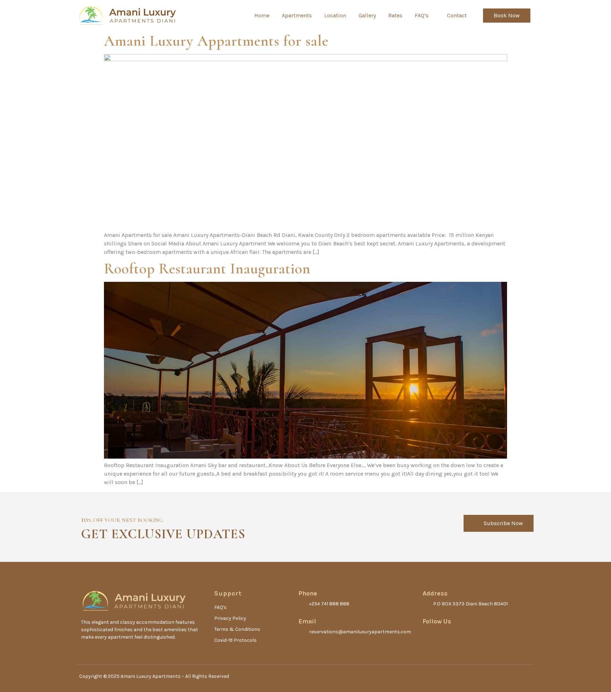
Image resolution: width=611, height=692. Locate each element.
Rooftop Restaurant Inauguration (207, 269)
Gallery (367, 15)
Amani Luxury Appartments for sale (216, 41)
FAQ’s (422, 15)
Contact (457, 15)
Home (261, 15)
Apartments (297, 15)
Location (335, 15)
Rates (395, 15)
